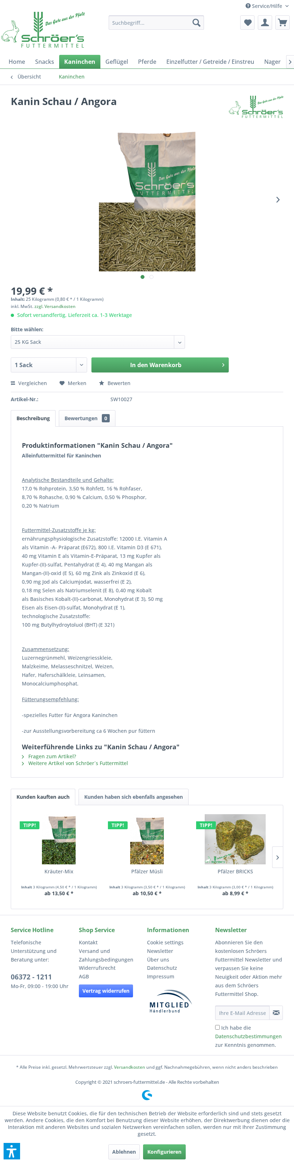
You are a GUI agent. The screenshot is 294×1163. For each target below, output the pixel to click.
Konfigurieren (164, 1151)
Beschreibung (33, 418)
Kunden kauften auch (43, 796)
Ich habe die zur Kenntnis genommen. (248, 1036)
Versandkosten (129, 1067)
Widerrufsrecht (97, 967)
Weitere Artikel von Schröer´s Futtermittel (77, 763)
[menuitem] (156, 22)
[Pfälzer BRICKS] (235, 839)
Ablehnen (124, 1151)
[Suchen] (196, 22)
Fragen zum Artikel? (51, 756)
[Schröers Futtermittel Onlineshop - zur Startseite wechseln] (43, 30)
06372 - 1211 (31, 977)
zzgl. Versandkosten (55, 306)
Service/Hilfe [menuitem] (267, 6)
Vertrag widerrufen (105, 990)
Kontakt (88, 942)
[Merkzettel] (247, 22)
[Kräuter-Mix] (59, 839)
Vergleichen (32, 383)
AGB (84, 976)
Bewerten (118, 383)
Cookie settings (165, 942)
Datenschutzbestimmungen (248, 1036)
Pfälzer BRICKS (235, 871)
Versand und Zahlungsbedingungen (106, 955)
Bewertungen (86, 418)
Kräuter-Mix (59, 871)
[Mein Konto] (265, 22)
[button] (12, 1151)
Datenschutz (162, 967)
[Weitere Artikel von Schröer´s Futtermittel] (256, 108)
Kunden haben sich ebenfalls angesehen (133, 796)
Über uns (158, 959)
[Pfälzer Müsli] (147, 839)
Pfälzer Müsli (147, 871)
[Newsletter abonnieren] (276, 1013)
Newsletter (160, 951)
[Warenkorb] (282, 22)
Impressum (160, 976)
